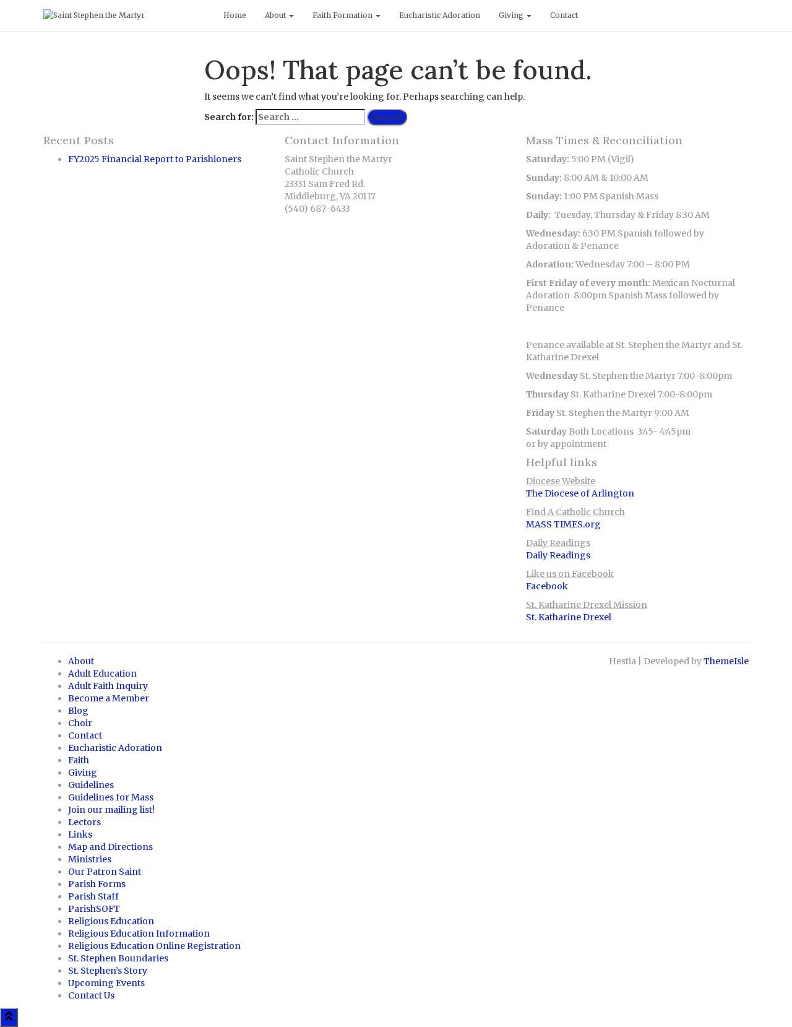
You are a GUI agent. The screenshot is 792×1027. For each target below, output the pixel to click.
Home (234, 15)
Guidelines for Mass (110, 797)
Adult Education (102, 673)
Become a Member (108, 698)
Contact (564, 15)
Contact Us (91, 995)
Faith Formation (343, 15)
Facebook (547, 586)
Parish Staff (93, 896)
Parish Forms (97, 884)
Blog (78, 710)
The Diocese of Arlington (580, 493)
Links (80, 834)
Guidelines (91, 785)
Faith (78, 760)
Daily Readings (558, 555)
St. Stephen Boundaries (118, 958)
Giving (512, 15)
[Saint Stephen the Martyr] (124, 15)
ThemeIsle (726, 661)
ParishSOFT (94, 908)
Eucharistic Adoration (439, 15)
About (276, 15)
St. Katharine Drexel (568, 617)
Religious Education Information (139, 933)
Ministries (89, 859)
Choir (80, 723)
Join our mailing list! (111, 809)
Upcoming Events (106, 983)
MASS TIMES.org (563, 524)
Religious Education (111, 921)
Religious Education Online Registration (154, 945)
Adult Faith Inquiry (108, 685)
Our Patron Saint (104, 871)
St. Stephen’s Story (107, 970)
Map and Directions (110, 846)
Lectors (84, 822)
